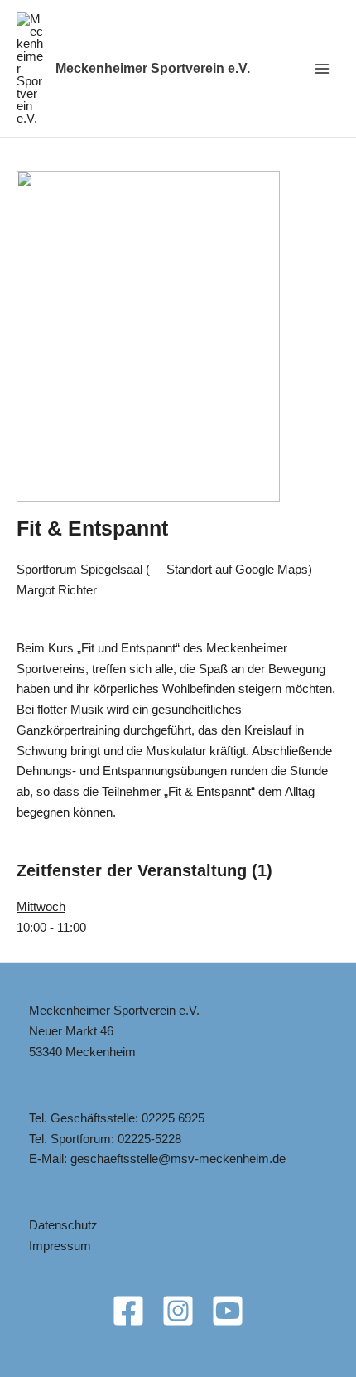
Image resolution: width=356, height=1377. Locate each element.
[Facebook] (128, 1310)
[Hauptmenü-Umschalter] (322, 68)
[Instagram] (178, 1310)
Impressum (60, 1246)
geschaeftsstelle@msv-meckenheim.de (178, 1159)
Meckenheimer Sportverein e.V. (152, 68)
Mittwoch (41, 906)
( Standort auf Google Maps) (229, 569)
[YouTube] (227, 1310)
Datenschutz (63, 1225)
